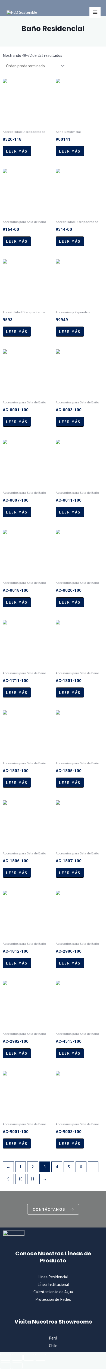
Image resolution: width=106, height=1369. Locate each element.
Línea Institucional (53, 1284)
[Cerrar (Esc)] (40, 1357)
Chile (53, 1345)
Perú (53, 1338)
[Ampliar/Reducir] (5, 1357)
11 (33, 1179)
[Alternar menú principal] (95, 12)
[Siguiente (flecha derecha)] (17, 1366)
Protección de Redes (53, 1299)
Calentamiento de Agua (53, 1291)
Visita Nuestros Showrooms (53, 1321)
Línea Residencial (53, 1276)
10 (20, 1179)
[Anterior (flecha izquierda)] (5, 1366)
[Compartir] (28, 1357)
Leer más (16, 151)
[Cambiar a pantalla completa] (17, 1357)
